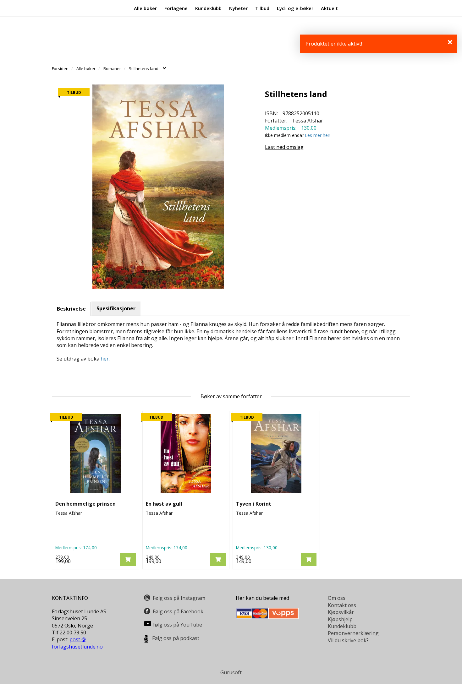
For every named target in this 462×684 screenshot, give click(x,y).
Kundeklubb (208, 8)
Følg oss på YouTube (177, 624)
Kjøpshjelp (340, 619)
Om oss (336, 597)
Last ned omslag (284, 147)
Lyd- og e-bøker (295, 8)
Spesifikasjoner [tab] (115, 308)
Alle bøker (145, 8)
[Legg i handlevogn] (128, 559)
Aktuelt (329, 8)
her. (105, 358)
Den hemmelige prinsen (85, 503)
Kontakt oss (342, 605)
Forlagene (176, 8)
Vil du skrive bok (347, 640)
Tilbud (262, 8)
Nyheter (238, 8)
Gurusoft (231, 672)
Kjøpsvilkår (341, 612)
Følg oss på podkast (175, 638)
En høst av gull (164, 503)
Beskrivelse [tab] (71, 308)
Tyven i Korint (253, 503)
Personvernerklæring (353, 633)
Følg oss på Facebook (178, 611)
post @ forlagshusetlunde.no (77, 643)
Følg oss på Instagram (179, 597)
